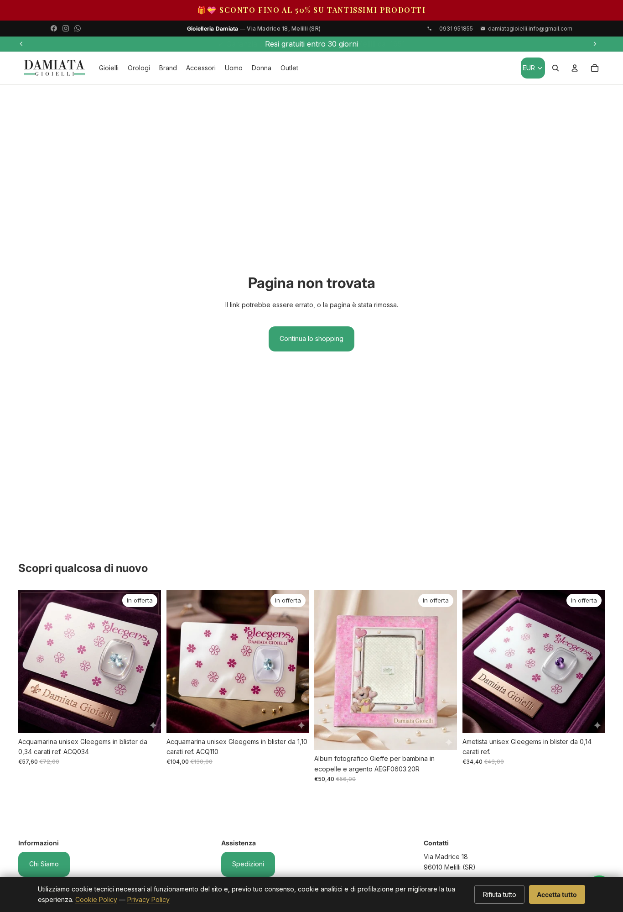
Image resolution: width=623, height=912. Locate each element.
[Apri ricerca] (555, 68)
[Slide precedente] (21, 44)
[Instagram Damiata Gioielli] (65, 28)
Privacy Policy (148, 899)
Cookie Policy (96, 899)
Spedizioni (248, 864)
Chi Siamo (44, 864)
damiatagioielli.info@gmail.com (530, 28)
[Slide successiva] (595, 44)
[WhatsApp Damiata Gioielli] (77, 28)
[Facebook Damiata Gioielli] (54, 28)
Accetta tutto (557, 894)
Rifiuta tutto (499, 894)
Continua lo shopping (311, 338)
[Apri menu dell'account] (575, 68)
